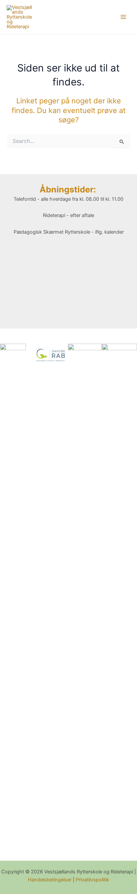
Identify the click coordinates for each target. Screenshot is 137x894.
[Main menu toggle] (123, 17)
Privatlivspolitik (92, 880)
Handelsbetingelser (49, 880)
